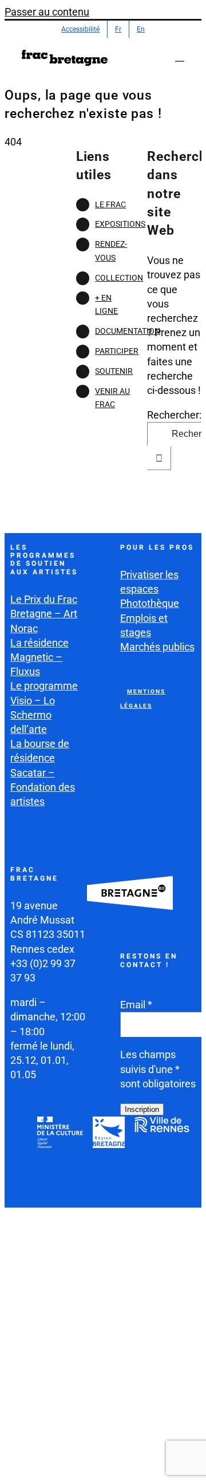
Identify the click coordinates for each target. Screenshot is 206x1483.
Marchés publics (157, 647)
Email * (136, 1005)
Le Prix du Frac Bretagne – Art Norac (43, 613)
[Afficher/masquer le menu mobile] (179, 56)
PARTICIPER (116, 351)
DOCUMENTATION (127, 331)
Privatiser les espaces (149, 582)
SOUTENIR (114, 371)
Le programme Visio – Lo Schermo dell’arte (44, 707)
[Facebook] (130, 1155)
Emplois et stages (144, 625)
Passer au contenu (47, 12)
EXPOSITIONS (120, 223)
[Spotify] (157, 1184)
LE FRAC (110, 204)
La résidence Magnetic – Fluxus (39, 657)
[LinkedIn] (130, 1184)
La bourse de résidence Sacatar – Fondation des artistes (42, 772)
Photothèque (149, 603)
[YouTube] (184, 1155)
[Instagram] (157, 1155)
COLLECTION (119, 277)
